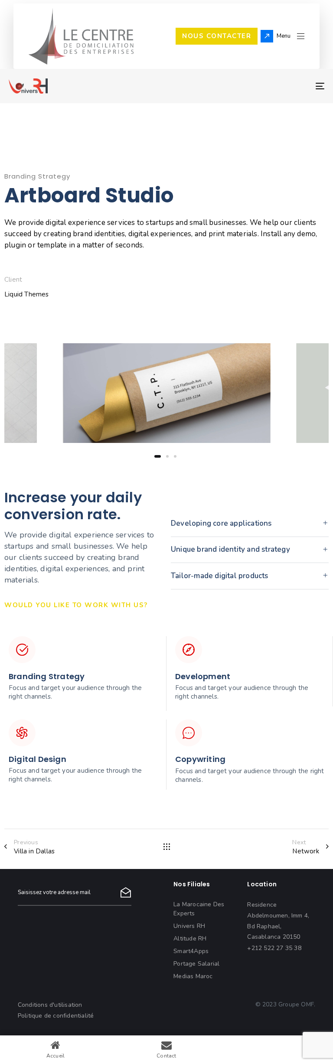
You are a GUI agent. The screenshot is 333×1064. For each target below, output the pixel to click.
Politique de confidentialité (56, 1016)
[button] (290, 36)
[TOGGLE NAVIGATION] (271, 86)
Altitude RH (189, 938)
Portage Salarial (196, 964)
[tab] (250, 524)
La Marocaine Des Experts (198, 909)
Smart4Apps (191, 951)
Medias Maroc (192, 976)
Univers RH (189, 926)
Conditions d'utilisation (50, 1005)
